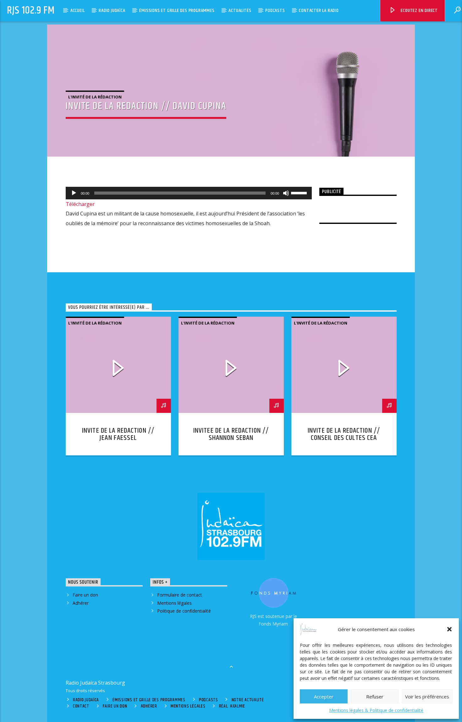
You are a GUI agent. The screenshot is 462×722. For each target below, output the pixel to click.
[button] (449, 629)
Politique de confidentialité (184, 611)
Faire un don (85, 595)
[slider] (300, 192)
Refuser (374, 696)
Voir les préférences (427, 696)
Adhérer (81, 603)
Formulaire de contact (179, 595)
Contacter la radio (318, 10)
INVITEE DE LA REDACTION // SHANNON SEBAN (231, 434)
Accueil (77, 10)
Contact (81, 706)
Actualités (239, 10)
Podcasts (275, 10)
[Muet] (286, 193)
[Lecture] (74, 193)
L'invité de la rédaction (95, 97)
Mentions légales (174, 603)
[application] (189, 193)
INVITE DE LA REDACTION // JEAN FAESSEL (118, 434)
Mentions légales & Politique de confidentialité (376, 710)
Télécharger (80, 204)
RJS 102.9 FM (31, 11)
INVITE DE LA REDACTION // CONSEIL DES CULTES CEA (344, 434)
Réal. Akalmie (232, 706)
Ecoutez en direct (419, 10)
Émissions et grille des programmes (176, 10)
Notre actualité (248, 700)
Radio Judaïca (112, 10)
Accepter (323, 696)
